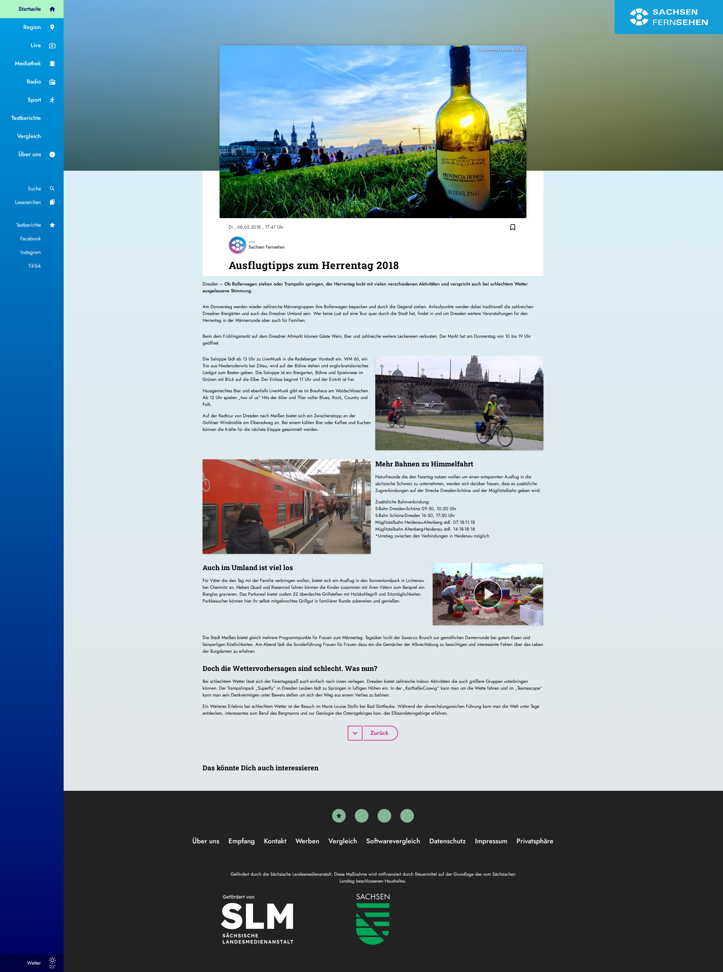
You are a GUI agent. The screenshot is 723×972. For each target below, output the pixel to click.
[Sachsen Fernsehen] (668, 17)
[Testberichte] (339, 816)
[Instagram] (384, 816)
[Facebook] (361, 816)
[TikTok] (407, 816)
